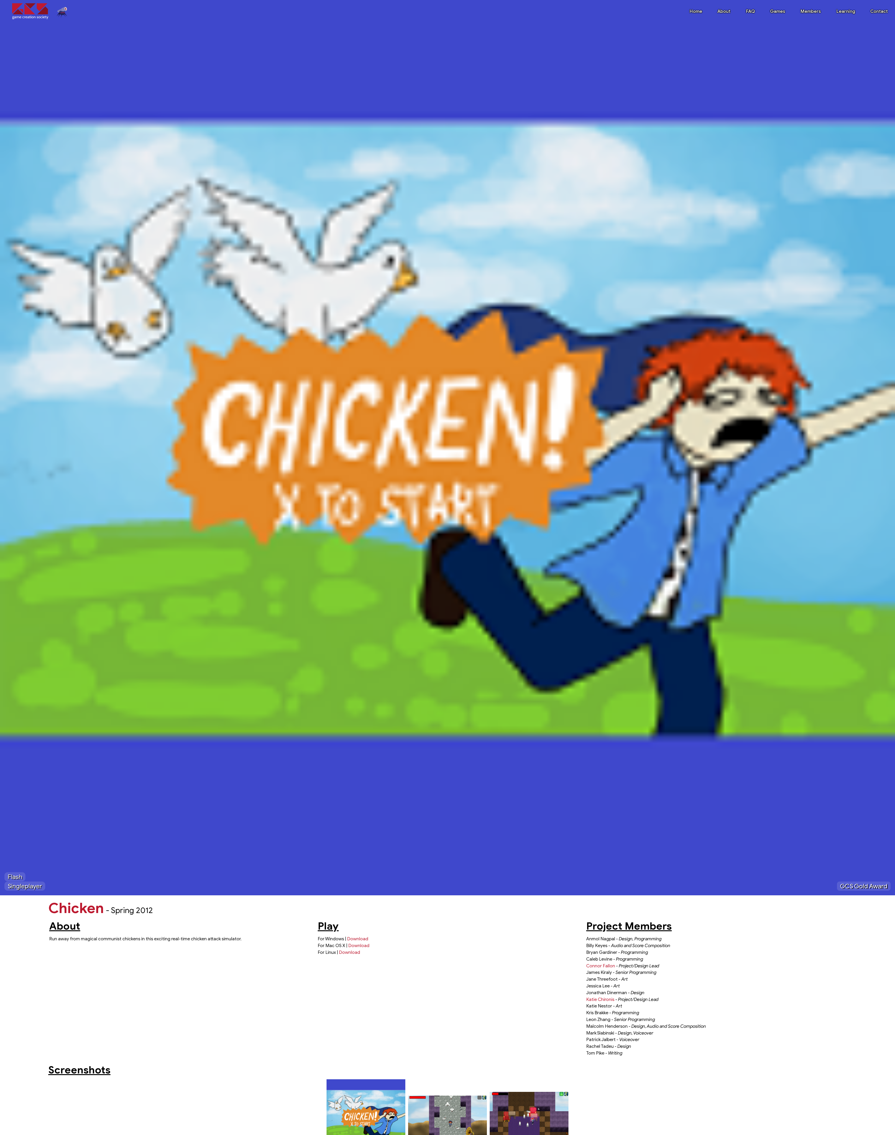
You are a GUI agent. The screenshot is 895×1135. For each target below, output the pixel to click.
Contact (879, 11)
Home (695, 11)
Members (810, 11)
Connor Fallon (600, 966)
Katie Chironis (600, 999)
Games (777, 11)
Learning (845, 11)
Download (357, 938)
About (723, 11)
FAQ (750, 11)
